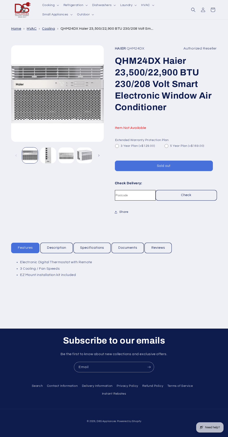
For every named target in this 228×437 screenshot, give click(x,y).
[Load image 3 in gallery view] (66, 155)
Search (37, 385)
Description (56, 247)
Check (186, 195)
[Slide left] (16, 155)
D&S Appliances (106, 421)
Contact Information (62, 385)
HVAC (32, 28)
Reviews (158, 247)
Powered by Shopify (129, 421)
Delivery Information (97, 385)
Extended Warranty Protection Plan (142, 140)
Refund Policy (152, 385)
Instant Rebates (114, 393)
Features (25, 247)
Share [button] (123, 211)
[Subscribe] (149, 367)
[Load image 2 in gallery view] (48, 155)
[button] (50, 5)
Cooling (48, 28)
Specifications (92, 247)
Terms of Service (180, 385)
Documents (127, 247)
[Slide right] (99, 155)
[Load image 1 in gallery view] (30, 155)
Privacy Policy (127, 385)
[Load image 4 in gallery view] (84, 155)
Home (16, 28)
